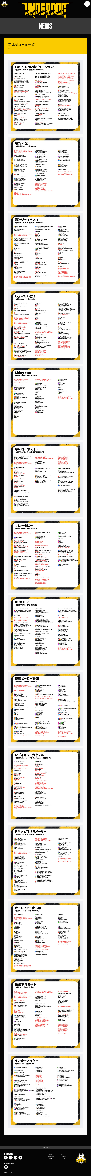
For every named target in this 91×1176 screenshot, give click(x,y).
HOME (50, 1154)
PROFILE (63, 1156)
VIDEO (63, 1158)
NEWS (62, 1154)
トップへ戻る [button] (45, 1147)
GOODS (50, 1158)
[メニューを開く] (87, 4)
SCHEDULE (51, 1156)
